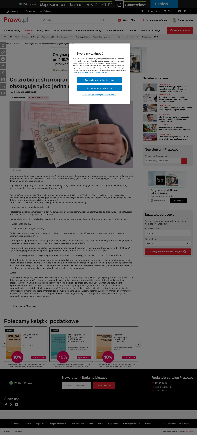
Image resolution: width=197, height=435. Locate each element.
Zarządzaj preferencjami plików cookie (99, 95)
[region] (99, 73)
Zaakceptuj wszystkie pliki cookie (99, 80)
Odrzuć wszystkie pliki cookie (99, 88)
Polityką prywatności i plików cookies (92, 72)
